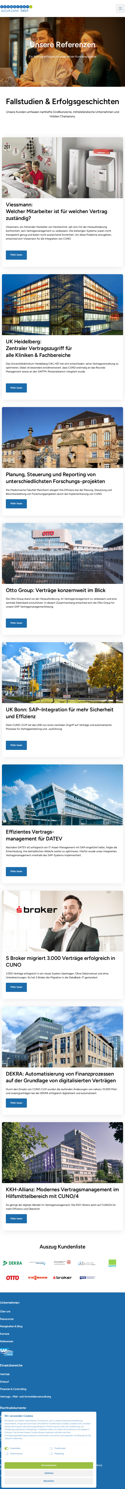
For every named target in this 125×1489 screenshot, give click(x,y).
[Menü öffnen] (120, 8)
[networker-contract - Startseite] (16, 8)
